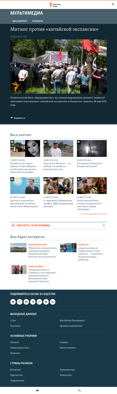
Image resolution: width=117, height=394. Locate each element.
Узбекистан (66, 375)
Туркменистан (67, 370)
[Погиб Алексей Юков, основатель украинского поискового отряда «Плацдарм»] (92, 185)
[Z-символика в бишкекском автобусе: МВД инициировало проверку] (58, 185)
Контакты (15, 326)
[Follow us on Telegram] (33, 301)
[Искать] (79, 390)
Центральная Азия (37, 245)
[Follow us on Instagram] (19, 301)
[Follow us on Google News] (46, 301)
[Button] (17, 118)
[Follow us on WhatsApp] (39, 301)
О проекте (37, 21)
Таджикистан (17, 381)
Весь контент (20, 21)
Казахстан (83, 245)
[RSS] (52, 301)
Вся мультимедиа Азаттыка (94, 214)
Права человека (36, 267)
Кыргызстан (16, 375)
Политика (15, 353)
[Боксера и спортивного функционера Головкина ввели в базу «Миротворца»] (25, 185)
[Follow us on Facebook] (26, 301)
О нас (13, 320)
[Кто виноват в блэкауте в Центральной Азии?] (92, 148)
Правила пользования (71, 326)
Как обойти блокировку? (72, 320)
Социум (64, 342)
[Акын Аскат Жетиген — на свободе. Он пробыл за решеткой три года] (58, 148)
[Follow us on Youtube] (13, 301)
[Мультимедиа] (37, 390)
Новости (14, 342)
